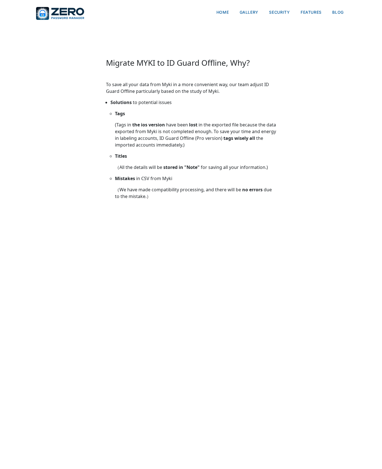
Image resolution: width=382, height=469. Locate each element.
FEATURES (311, 12)
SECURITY (279, 12)
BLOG (338, 12)
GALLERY (249, 12)
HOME (222, 12)
